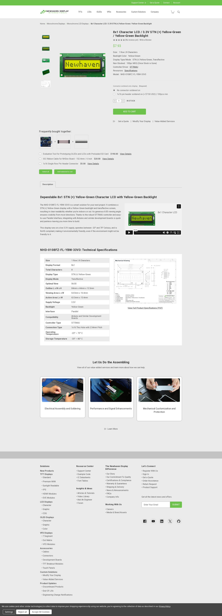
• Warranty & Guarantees (116, 483)
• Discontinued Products (52, 586)
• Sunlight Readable (50, 485)
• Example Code (83, 474)
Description (48, 184)
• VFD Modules (48, 544)
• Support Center (83, 471)
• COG (44, 513)
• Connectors (47, 555)
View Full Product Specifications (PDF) (145, 308)
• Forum (79, 503)
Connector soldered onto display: (130, 86)
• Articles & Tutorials (85, 493)
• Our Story (110, 474)
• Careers (109, 509)
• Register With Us (150, 471)
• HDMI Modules (49, 494)
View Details (125, 154)
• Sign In (145, 474)
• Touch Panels (48, 568)
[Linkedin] (162, 521)
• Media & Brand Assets (116, 512)
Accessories (121, 12)
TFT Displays (46, 474)
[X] (170, 521)
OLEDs (99, 12)
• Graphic (45, 509)
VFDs (109, 12)
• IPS (44, 489)
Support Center (137, 3)
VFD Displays (46, 533)
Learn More (112, 429)
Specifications (130, 70)
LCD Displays (46, 502)
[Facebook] (145, 521)
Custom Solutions (138, 12)
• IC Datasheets (83, 477)
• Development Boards (52, 560)
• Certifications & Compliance (118, 480)
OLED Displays (47, 517)
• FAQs (108, 493)
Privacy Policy (164, 606)
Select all (45, 172)
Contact (166, 3)
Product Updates (48, 583)
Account (176, 3)
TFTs (80, 12)
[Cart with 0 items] (172, 12)
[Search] (178, 12)
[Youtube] (153, 521)
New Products (47, 471)
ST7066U (134, 67)
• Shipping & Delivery (114, 487)
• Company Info (112, 497)
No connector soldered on (128, 90)
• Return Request (149, 484)
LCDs (89, 12)
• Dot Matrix (47, 540)
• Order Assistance (150, 481)
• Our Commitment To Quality (118, 477)
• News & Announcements (116, 490)
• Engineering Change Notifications (57, 595)
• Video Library (82, 496)
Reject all (22, 611)
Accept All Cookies (41, 611)
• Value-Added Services (52, 579)
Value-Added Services (165, 121)
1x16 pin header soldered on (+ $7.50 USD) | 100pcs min (142, 94)
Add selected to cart (65, 172)
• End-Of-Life (47, 591)
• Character (46, 505)
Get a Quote (154, 3)
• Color (45, 529)
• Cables (45, 551)
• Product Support (149, 487)
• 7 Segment (47, 536)
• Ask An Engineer (84, 499)
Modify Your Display (142, 121)
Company (155, 12)
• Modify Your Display (51, 575)
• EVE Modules (48, 498)
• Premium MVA (49, 481)
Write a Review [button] (145, 40)
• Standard (46, 477)
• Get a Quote (147, 477)
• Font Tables (82, 481)
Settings (9, 611)
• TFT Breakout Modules (52, 564)
